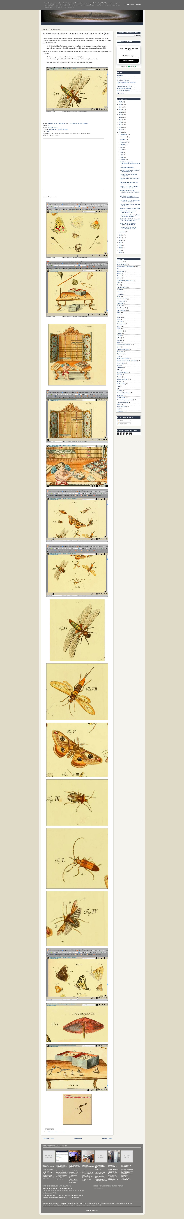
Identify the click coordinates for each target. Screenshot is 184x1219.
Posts (121, 420)
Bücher (119, 278)
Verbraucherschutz (122, 402)
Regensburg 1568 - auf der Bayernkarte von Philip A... (128, 227)
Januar (122, 232)
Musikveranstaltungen (123, 344)
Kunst (118, 328)
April (122, 154)
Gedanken (120, 303)
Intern (118, 312)
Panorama (120, 351)
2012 (120, 237)
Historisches (51, 1132)
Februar (123, 159)
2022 (120, 112)
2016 (120, 127)
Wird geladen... (98, 1188)
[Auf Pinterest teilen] (53, 1129)
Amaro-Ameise (121, 264)
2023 (120, 109)
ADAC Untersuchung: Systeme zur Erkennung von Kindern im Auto (63, 1195)
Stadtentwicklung (122, 379)
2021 (120, 114)
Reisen (119, 365)
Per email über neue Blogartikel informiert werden (126, 83)
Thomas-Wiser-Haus (123, 393)
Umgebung (120, 395)
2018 (120, 122)
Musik (118, 342)
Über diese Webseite (123, 80)
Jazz (118, 315)
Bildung (119, 273)
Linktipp (119, 333)
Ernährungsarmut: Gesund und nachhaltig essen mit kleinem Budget (63, 1190)
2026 (120, 102)
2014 (120, 132)
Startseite (78, 1139)
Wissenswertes (60, 1132)
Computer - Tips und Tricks (125, 280)
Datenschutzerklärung (123, 90)
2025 (120, 104)
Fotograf (119, 289)
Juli (121, 147)
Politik (118, 356)
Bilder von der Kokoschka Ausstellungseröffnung (128, 223)
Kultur (118, 326)
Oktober (123, 139)
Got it (138, 5)
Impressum (120, 93)
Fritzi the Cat (121, 301)
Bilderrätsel (120, 271)
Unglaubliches (121, 397)
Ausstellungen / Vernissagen (125, 266)
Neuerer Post (48, 1139)
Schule (119, 370)
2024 (120, 107)
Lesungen (120, 331)
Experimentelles (122, 287)
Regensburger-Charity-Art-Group (127, 360)
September (124, 142)
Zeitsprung (120, 411)
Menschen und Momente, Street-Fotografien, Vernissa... (130, 215)
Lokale (119, 338)
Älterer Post (107, 1139)
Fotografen (120, 292)
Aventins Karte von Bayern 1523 (130, 208)
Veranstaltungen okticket (124, 86)
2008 (120, 247)
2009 (120, 245)
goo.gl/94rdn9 (96, 1205)
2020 (120, 117)
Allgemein (120, 262)
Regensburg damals (123, 358)
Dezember (123, 134)
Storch (119, 381)
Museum (119, 340)
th (117, 388)
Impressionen (121, 310)
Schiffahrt (120, 367)
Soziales (119, 377)
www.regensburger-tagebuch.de (75, 1205)
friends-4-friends (122, 298)
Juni (121, 149)
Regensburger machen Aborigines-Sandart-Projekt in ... (129, 192)
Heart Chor (120, 305)
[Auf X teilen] (50, 1129)
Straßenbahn (121, 384)
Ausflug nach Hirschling (127, 167)
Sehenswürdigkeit (122, 372)
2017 (120, 124)
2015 (120, 130)
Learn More (129, 5)
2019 (120, 119)
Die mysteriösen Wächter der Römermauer (129, 183)
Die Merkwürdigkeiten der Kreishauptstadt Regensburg (129, 196)
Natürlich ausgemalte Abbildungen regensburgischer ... (130, 163)
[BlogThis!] (48, 1129)
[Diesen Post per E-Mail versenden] (46, 1129)
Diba (118, 282)
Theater (119, 390)
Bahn (118, 269)
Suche (119, 77)
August (122, 144)
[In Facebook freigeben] (52, 1129)
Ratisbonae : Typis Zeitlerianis (58, 129)
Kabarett (119, 317)
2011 (120, 240)
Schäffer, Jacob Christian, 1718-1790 (59, 123)
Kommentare (123, 423)
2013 (120, 235)
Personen (120, 354)
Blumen (119, 276)
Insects (50, 127)
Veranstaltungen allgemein (125, 400)
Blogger (95, 1210)
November (123, 137)
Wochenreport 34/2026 (50, 1193)
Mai (121, 152)
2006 (120, 253)
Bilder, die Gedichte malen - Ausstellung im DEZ (128, 211)
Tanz (118, 386)
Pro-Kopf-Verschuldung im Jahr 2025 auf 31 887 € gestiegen (61, 1197)
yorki (118, 409)
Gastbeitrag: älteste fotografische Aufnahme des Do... (130, 170)
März (122, 157)
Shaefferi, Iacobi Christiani (79, 123)
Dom (118, 285)
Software (119, 374)
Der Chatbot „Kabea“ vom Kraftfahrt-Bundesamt (57, 1188)
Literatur (119, 335)
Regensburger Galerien (124, 88)
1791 (47, 131)
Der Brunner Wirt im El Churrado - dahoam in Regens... (130, 201)
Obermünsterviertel (123, 349)
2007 (120, 250)
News (118, 347)
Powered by (124, 66)
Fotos (118, 296)
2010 (120, 242)
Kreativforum (121, 324)
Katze (118, 319)
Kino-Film (120, 321)
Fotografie (120, 294)
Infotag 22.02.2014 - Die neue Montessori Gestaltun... (129, 187)
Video (118, 404)
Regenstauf (120, 363)
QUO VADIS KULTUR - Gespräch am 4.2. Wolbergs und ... (130, 219)
